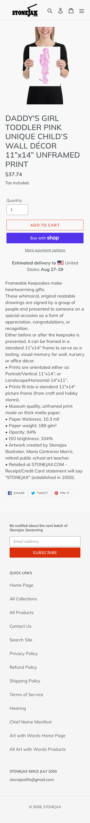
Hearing (18, 708)
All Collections (23, 599)
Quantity (14, 200)
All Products (22, 612)
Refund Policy (23, 667)
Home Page (21, 585)
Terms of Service (26, 694)
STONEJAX (52, 807)
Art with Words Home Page (38, 735)
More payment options (45, 250)
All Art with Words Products (38, 749)
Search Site (21, 640)
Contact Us (20, 626)
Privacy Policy (24, 653)
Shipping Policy (25, 681)
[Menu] (81, 10)
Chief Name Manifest (31, 722)
